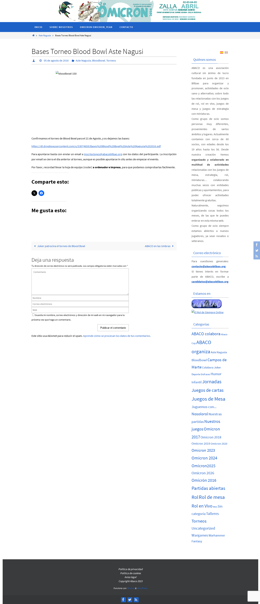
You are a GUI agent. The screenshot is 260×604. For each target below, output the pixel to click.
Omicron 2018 (211, 437)
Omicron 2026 (203, 472)
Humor (216, 373)
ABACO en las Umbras (158, 246)
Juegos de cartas (208, 390)
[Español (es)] (221, 52)
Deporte (196, 374)
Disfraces (205, 374)
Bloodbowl (98, 60)
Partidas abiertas (208, 488)
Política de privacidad (130, 569)
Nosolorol (200, 413)
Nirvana (130, 588)
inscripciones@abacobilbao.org (103, 154)
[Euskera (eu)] (226, 52)
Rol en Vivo (202, 506)
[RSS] (256, 256)
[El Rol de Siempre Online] (208, 312)
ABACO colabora (206, 333)
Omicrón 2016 (204, 480)
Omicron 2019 (201, 443)
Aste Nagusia (45, 35)
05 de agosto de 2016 (56, 60)
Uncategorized (203, 528)
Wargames (200, 535)
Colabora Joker (211, 367)
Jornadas (211, 382)
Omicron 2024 (204, 458)
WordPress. (142, 588)
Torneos (111, 60)
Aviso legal (130, 577)
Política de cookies (130, 573)
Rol (195, 497)
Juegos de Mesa (208, 398)
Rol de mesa (212, 497)
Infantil (197, 382)
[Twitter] (256, 250)
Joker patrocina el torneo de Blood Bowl (61, 246)
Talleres (212, 513)
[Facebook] (256, 244)
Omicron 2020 (219, 443)
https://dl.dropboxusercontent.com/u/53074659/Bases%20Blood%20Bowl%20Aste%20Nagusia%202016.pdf (96, 146)
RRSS (215, 507)
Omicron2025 (203, 465)
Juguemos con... (204, 406)
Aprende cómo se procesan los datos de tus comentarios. (117, 336)
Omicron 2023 (203, 450)
